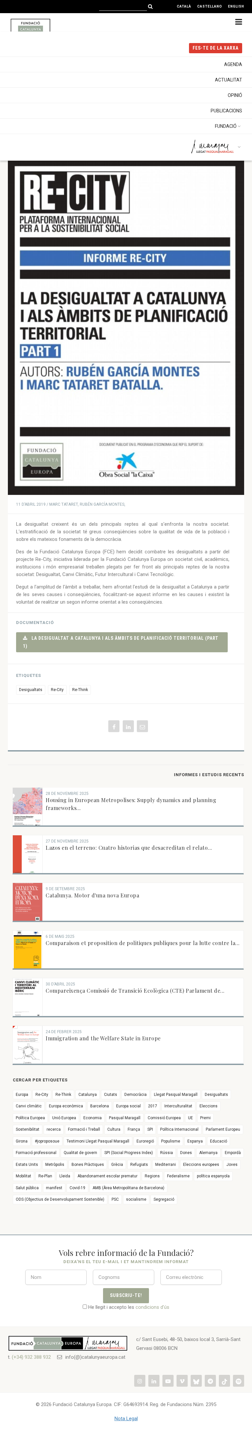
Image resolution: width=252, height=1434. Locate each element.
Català (184, 6)
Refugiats (139, 1164)
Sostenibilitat (27, 1129)
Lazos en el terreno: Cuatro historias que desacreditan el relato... (129, 847)
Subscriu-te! (126, 1295)
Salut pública (27, 1188)
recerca (54, 1129)
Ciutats (110, 1094)
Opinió (235, 95)
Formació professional (36, 1152)
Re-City (57, 689)
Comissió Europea (164, 1118)
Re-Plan (45, 1176)
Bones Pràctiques (88, 1164)
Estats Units (27, 1164)
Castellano (209, 6)
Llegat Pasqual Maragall (176, 1094)
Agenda (233, 64)
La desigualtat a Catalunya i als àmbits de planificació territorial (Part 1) (121, 642)
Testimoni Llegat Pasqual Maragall (98, 1141)
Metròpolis (54, 1164)
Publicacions (226, 110)
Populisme (170, 1141)
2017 (152, 1106)
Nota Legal (126, 1419)
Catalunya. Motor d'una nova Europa (92, 895)
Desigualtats (30, 689)
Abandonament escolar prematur (107, 1176)
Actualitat (228, 79)
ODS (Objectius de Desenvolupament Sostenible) (60, 1199)
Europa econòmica (66, 1106)
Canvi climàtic (29, 1106)
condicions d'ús (152, 1307)
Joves (232, 1164)
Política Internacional (179, 1129)
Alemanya (208, 1152)
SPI (150, 1129)
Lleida (64, 1176)
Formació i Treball (84, 1129)
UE (190, 1118)
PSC (115, 1199)
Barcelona (99, 1106)
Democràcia (135, 1094)
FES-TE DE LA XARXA (216, 48)
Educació (218, 1141)
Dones (186, 1152)
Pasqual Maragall (124, 1118)
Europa (22, 1094)
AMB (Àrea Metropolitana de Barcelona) (128, 1188)
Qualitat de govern (80, 1152)
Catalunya (87, 1094)
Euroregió (145, 1141)
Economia (92, 1118)
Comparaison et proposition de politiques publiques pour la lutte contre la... (143, 942)
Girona (22, 1141)
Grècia (117, 1164)
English (236, 6)
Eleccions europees (201, 1164)
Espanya (195, 1141)
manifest (54, 1188)
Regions (152, 1176)
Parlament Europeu (223, 1129)
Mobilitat (23, 1176)
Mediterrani (165, 1164)
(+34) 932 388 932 (31, 1357)
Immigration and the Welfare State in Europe (103, 1038)
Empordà (233, 1152)
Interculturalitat (178, 1106)
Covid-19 (77, 1188)
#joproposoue (47, 1141)
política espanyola (213, 1176)
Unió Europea (64, 1118)
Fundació (226, 126)
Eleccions (209, 1106)
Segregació (164, 1199)
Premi (205, 1118)
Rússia (166, 1152)
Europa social (128, 1106)
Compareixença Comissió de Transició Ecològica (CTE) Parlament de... (135, 990)
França (134, 1129)
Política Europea (30, 1118)
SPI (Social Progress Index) (128, 1152)
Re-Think (80, 689)
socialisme (136, 1199)
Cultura (113, 1129)
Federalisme (178, 1176)
